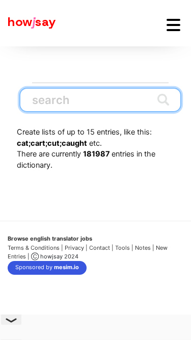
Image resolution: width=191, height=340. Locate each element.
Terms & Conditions (34, 247)
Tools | (124, 247)
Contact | (101, 247)
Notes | (145, 247)
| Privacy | (74, 247)
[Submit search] (163, 99)
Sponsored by (47, 267)
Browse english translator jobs (50, 238)
